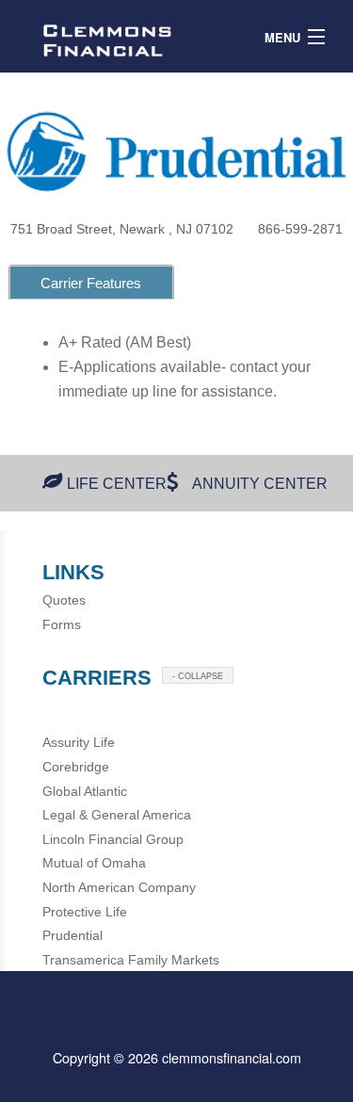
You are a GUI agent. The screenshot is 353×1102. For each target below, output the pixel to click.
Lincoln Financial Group (113, 839)
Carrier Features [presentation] (90, 283)
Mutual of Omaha (94, 862)
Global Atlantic (84, 791)
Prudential (72, 935)
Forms (61, 624)
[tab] (91, 282)
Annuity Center (260, 484)
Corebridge (75, 766)
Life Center (117, 484)
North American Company (119, 887)
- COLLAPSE (197, 676)
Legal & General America (116, 814)
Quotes (64, 600)
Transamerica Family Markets (130, 959)
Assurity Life (78, 742)
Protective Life (84, 911)
